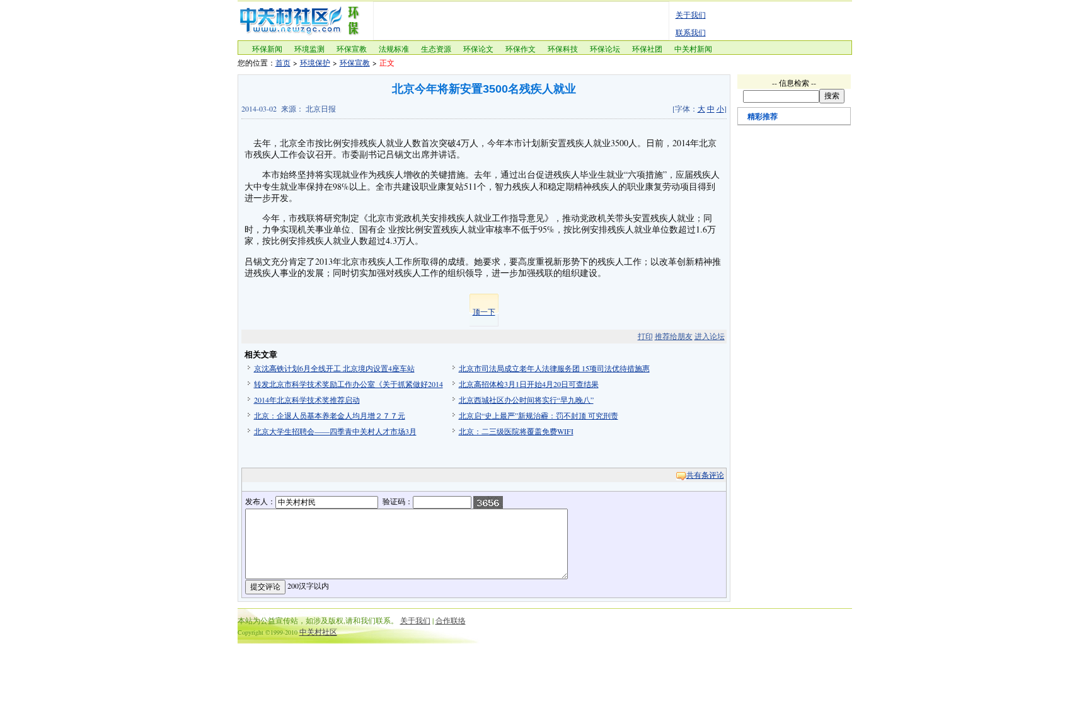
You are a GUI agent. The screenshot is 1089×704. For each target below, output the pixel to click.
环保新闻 (267, 48)
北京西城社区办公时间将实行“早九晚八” (526, 400)
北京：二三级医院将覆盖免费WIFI (516, 431)
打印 (645, 336)
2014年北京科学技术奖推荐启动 (307, 400)
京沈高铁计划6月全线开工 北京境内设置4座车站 (334, 368)
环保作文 (520, 48)
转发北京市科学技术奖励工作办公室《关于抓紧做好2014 (348, 384)
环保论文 (478, 48)
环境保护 (315, 62)
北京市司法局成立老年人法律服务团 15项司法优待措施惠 (554, 368)
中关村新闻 (693, 48)
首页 (283, 62)
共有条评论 (705, 475)
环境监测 (309, 48)
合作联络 (450, 620)
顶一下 (484, 311)
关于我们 (691, 14)
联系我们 (691, 32)
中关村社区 (318, 631)
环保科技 (563, 48)
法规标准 (394, 48)
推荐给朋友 (674, 336)
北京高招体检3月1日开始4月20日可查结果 (529, 384)
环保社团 (647, 48)
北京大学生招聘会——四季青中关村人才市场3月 (335, 431)
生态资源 (436, 48)
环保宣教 (352, 48)
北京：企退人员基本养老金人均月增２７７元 (329, 415)
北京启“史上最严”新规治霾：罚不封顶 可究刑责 (538, 415)
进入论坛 (709, 336)
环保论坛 (605, 48)
